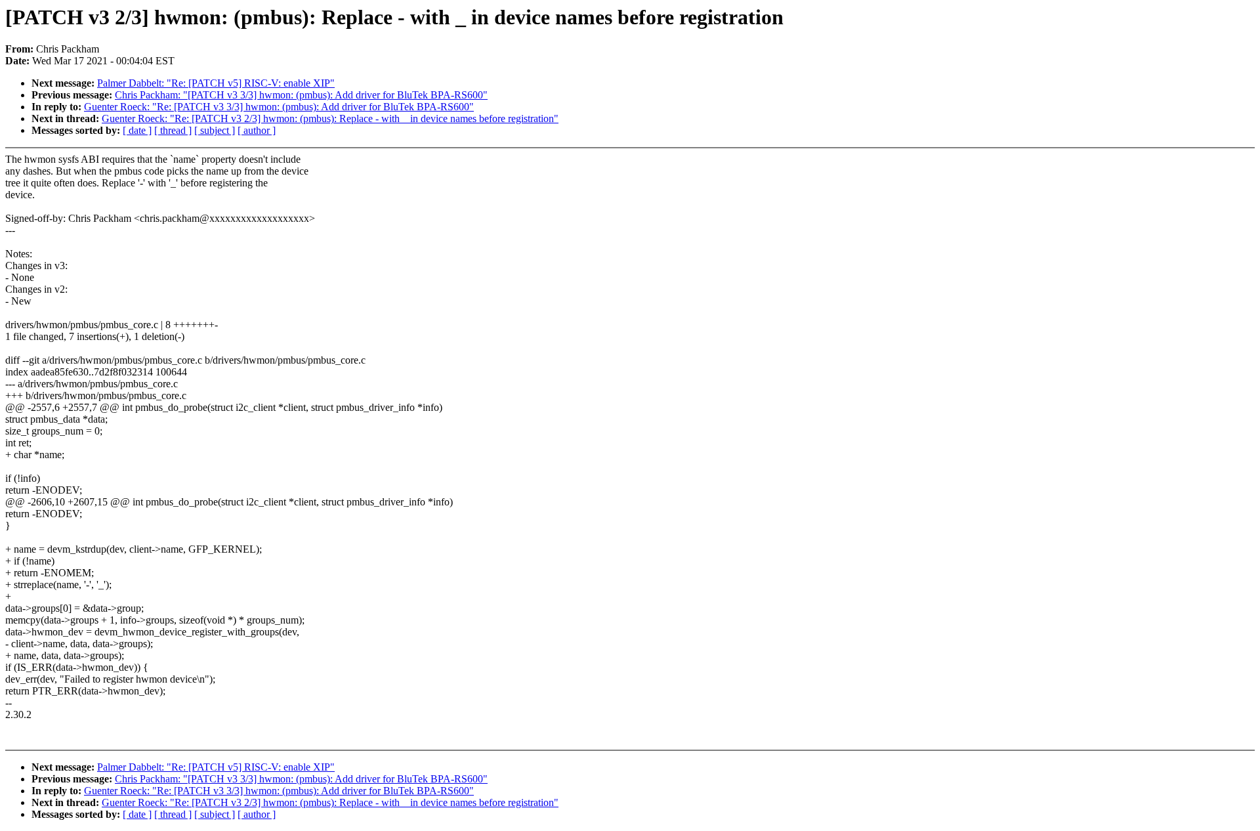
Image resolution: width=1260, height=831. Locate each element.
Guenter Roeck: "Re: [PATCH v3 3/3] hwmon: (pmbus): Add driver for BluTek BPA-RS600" (279, 106)
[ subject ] (214, 130)
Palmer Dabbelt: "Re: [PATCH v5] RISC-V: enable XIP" (216, 83)
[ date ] (137, 130)
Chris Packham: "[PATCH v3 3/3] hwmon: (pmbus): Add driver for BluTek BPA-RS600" (301, 94)
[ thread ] (173, 130)
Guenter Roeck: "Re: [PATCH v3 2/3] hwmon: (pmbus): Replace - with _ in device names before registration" (330, 118)
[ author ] (257, 130)
